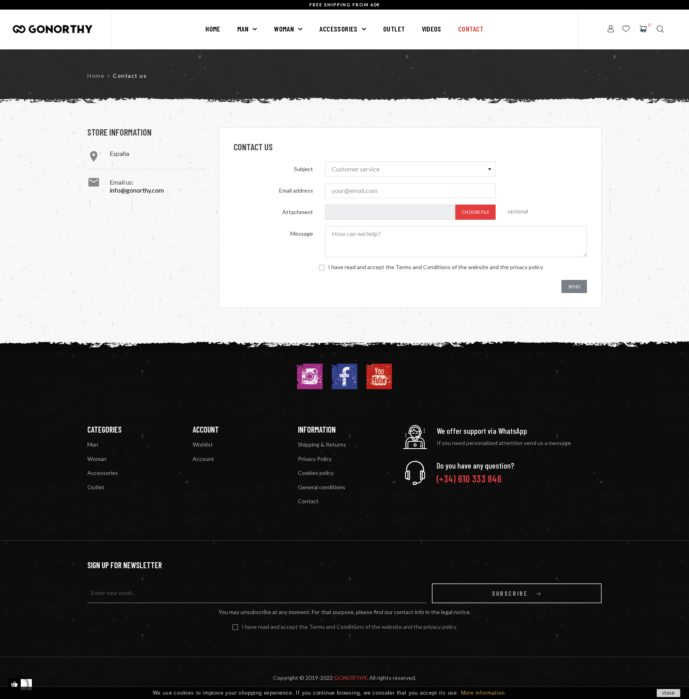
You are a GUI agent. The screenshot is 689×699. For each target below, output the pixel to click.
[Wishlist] (626, 29)
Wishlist (203, 444)
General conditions (321, 487)
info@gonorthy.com (137, 190)
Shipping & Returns (322, 444)
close (668, 693)
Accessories (102, 472)
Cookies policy (316, 472)
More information (483, 693)
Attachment (297, 212)
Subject (303, 168)
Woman (96, 458)
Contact (308, 501)
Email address (296, 190)
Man (92, 444)
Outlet (95, 487)
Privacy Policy (315, 458)
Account (203, 458)
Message (301, 233)
